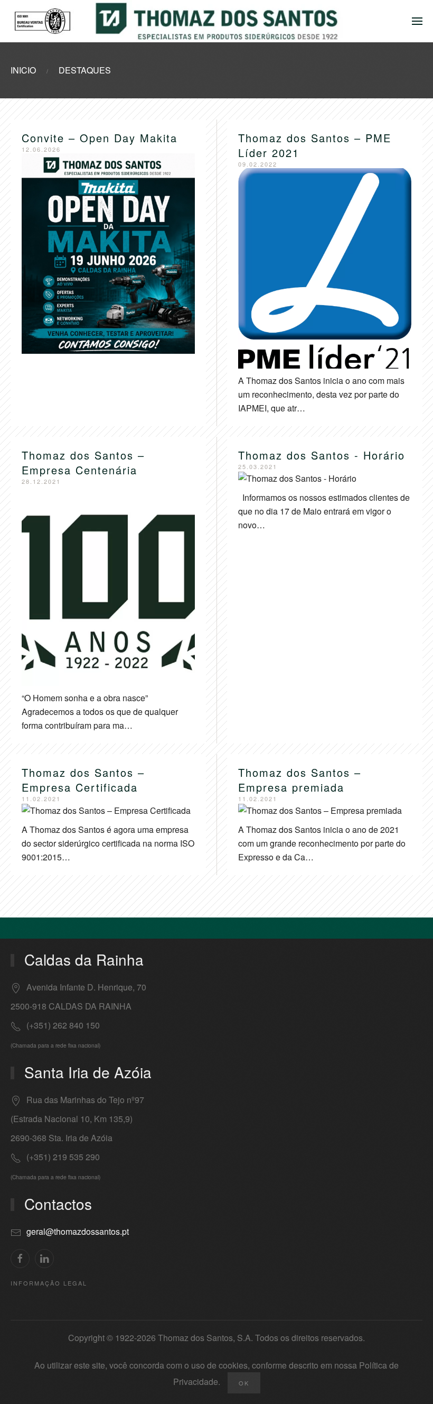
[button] (417, 21)
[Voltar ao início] (216, 21)
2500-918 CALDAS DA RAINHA (71, 1006)
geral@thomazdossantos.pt (77, 1231)
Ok (244, 1383)
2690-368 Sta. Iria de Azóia (61, 1138)
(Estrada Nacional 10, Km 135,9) (72, 1119)
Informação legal (49, 1283)
